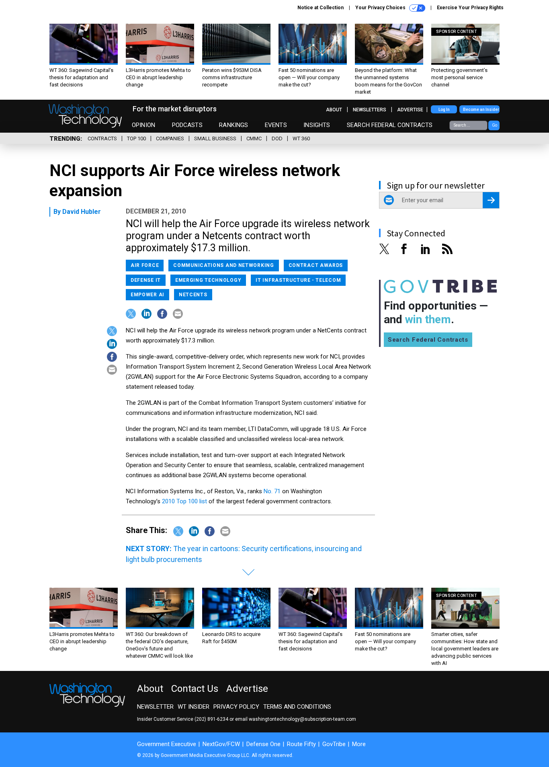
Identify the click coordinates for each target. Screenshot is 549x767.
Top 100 (136, 138)
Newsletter (155, 706)
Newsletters (369, 110)
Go (494, 125)
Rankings (233, 125)
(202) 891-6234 (211, 719)
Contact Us (194, 688)
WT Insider (193, 706)
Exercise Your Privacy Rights (470, 7)
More (359, 744)
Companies (170, 138)
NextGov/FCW (221, 744)
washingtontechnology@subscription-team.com (302, 719)
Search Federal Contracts (390, 125)
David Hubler (81, 211)
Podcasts (187, 125)
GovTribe (334, 744)
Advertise (410, 110)
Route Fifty (301, 744)
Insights (316, 125)
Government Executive (166, 744)
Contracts (102, 138)
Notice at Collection (320, 7)
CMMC (254, 138)
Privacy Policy (236, 706)
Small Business (215, 138)
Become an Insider (481, 109)
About (334, 110)
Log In (444, 109)
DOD (277, 138)
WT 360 (301, 138)
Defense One (263, 744)
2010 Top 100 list (184, 501)
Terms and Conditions (297, 706)
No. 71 (272, 491)
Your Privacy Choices (381, 7)
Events (276, 125)
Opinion (143, 125)
